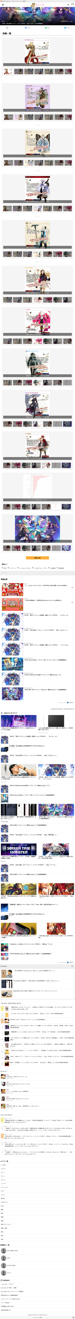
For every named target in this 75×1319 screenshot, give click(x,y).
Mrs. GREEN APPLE (12, 1250)
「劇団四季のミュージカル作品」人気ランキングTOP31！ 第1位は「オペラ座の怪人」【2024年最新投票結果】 (40, 1032)
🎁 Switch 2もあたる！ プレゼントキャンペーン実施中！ (13, 1)
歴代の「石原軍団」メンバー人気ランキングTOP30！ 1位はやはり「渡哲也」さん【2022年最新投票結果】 (39, 1062)
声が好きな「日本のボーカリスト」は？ (17, 1076)
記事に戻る (37, 558)
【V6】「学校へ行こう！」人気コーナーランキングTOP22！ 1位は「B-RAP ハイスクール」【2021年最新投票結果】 (42, 1056)
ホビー (2, 1191)
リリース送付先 (5, 1302)
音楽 (2, 1239)
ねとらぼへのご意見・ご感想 (8, 1287)
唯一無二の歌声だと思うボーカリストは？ (17, 1098)
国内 (2, 1213)
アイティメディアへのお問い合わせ (10, 1299)
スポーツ (3, 1180)
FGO (5, 568)
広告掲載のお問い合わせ (7, 1306)
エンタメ (3, 1168)
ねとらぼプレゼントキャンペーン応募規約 (12, 1291)
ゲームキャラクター (25, 568)
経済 (2, 1235)
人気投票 (52, 568)
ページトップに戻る (37, 1317)
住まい (2, 1206)
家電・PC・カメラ (6, 1224)
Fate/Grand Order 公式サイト (37, 64)
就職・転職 (4, 1228)
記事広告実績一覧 (5, 1310)
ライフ (2, 1194)
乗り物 (2, 1198)
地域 (2, 1220)
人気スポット (4, 1202)
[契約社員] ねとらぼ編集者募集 (9, 1295)
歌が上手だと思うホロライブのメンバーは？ (18, 1084)
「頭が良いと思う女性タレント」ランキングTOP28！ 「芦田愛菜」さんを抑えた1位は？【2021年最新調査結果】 (41, 1050)
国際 (2, 1217)
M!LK (8, 1258)
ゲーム (3, 21)
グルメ (2, 1172)
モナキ (9, 1273)
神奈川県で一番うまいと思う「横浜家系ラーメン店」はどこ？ (23, 1106)
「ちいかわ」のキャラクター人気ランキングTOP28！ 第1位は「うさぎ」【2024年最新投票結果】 (37, 1013)
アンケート (13, 568)
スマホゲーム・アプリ (40, 568)
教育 (2, 1232)
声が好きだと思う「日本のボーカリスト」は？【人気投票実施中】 (28, 1019)
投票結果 (61, 568)
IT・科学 (3, 1165)
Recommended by (62, 702)
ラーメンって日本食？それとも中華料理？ (17, 1091)
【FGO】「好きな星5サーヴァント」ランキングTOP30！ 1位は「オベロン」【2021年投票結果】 (22, 23)
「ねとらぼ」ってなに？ (7, 1284)
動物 (2, 1209)
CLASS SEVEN (11, 1265)
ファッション (4, 1187)
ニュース (3, 1183)
